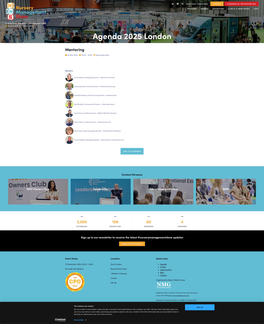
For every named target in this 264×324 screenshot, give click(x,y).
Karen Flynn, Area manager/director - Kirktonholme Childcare (97, 131)
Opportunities (166, 270)
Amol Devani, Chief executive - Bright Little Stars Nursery (95, 113)
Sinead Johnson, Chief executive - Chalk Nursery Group (94, 86)
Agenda (204, 9)
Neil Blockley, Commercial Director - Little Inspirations (94, 104)
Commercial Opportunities (241, 4)
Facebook (178, 4)
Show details (78, 320)
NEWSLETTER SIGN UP (132, 244)
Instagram (182, 4)
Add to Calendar (132, 151)
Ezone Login (203, 4)
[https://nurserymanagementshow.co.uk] (26, 20)
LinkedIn (173, 4)
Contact (163, 275)
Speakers (192, 9)
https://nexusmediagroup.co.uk (178, 296)
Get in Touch (191, 4)
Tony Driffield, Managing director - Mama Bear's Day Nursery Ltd (99, 140)
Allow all (200, 307)
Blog (162, 272)
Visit (256, 9)
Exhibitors (218, 9)
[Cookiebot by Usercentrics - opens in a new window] (60, 320)
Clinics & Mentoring (239, 9)
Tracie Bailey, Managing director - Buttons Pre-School (94, 77)
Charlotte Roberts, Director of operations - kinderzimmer (95, 95)
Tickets (217, 4)
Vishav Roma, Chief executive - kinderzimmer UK (92, 122)
